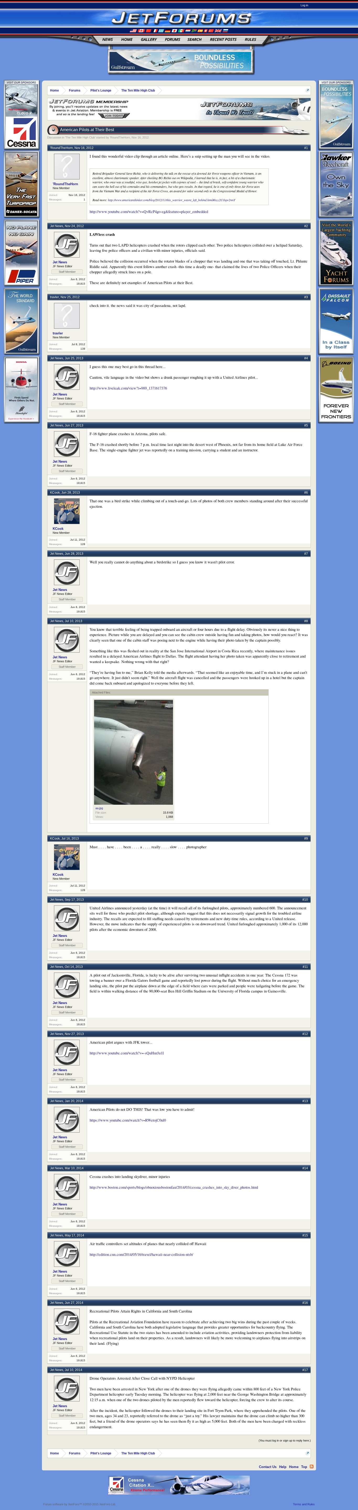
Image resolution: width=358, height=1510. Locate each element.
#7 (306, 554)
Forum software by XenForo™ (79, 1504)
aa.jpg (99, 808)
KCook (55, 492)
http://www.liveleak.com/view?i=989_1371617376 (128, 388)
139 (82, 348)
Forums (172, 39)
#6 (306, 492)
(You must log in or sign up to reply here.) (285, 1440)
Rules (250, 39)
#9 (306, 838)
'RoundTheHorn (120, 137)
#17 (305, 1370)
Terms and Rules (304, 1504)
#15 (305, 1235)
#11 (305, 967)
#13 (305, 1101)
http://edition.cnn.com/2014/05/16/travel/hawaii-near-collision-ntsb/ (141, 1254)
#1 (306, 148)
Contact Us (267, 1467)
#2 (306, 226)
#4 (306, 358)
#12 (305, 1034)
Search (194, 39)
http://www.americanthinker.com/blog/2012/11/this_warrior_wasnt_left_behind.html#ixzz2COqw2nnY (171, 200)
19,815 (81, 283)
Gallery (148, 39)
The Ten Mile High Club (80, 137)
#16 (305, 1303)
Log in (304, 5)
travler (54, 297)
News (107, 39)
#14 (305, 1168)
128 (82, 544)
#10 (305, 899)
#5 (306, 425)
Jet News (56, 226)
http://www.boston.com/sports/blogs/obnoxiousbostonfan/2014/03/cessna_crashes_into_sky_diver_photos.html (174, 1187)
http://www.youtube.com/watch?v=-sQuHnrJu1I (127, 1052)
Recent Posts (223, 39)
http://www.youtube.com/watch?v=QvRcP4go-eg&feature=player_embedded (149, 211)
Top (304, 1467)
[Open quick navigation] (307, 90)
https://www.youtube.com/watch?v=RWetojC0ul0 (128, 1120)
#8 (306, 621)
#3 (306, 297)
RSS (311, 1466)
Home (126, 39)
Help (282, 1467)
